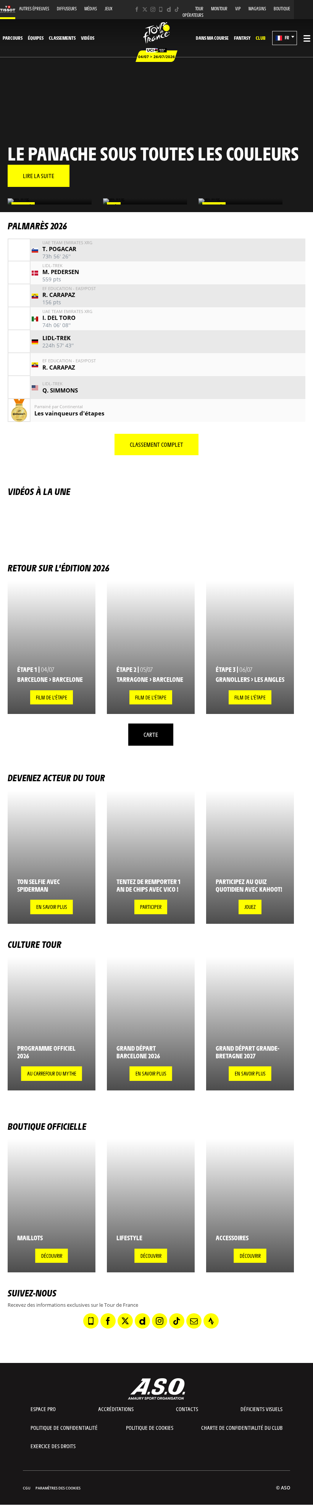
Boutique (282, 8)
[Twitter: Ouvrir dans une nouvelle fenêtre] (145, 9)
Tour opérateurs (192, 12)
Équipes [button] (36, 38)
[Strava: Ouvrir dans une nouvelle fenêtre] (211, 1321)
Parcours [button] (13, 38)
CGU (27, 1488)
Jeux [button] (109, 8)
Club (260, 38)
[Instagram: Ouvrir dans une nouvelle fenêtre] (153, 9)
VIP (238, 8)
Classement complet (156, 444)
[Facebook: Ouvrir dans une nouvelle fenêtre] (137, 9)
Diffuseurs (67, 8)
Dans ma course (212, 38)
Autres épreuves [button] (34, 8)
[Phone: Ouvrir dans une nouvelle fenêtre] (161, 9)
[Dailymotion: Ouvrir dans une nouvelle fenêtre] (169, 9)
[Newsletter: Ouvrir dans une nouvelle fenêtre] (194, 1321)
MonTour (219, 8)
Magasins (257, 8)
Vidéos (87, 38)
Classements (62, 38)
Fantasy (242, 38)
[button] (284, 38)
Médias (90, 8)
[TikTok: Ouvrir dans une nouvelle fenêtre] (177, 9)
